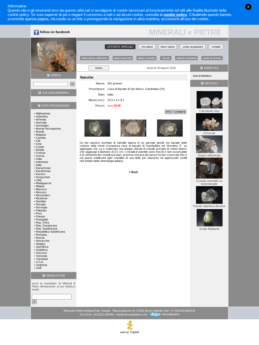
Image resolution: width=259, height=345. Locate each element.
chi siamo (147, 46)
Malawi (40, 186)
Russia (40, 237)
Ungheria (41, 264)
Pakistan (41, 210)
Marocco (41, 189)
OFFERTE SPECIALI (120, 46)
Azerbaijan (42, 125)
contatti (215, 46)
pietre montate (146, 58)
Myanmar (42, 198)
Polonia (40, 216)
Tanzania (41, 255)
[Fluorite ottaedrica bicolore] (209, 203)
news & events (212, 58)
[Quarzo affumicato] (209, 152)
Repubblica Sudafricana (50, 231)
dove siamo (168, 46)
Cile (38, 140)
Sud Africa (42, 246)
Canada (41, 137)
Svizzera (41, 252)
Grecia (40, 155)
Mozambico (43, 195)
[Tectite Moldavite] (209, 226)
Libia (38, 180)
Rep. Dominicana (46, 225)
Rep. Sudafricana (46, 228)
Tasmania (42, 258)
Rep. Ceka (42, 222)
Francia (40, 152)
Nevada (41, 204)
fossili (165, 58)
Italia (38, 164)
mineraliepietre (170, 314)
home (98, 67)
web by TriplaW (129, 332)
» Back (133, 172)
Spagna (40, 243)
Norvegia (41, 207)
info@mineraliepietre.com (131, 314)
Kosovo (40, 174)
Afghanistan (43, 113)
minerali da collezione (94, 58)
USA (38, 267)
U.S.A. (40, 261)
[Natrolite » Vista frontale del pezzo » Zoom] (169, 126)
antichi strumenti (187, 58)
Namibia (41, 201)
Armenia (41, 119)
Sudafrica (42, 249)
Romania (41, 234)
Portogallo (42, 219)
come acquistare (193, 46)
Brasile (40, 131)
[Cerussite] (209, 130)
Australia (41, 122)
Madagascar (43, 183)
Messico (41, 192)
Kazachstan (43, 167)
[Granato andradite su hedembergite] (209, 178)
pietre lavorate (123, 58)
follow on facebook (54, 32)
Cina (38, 143)
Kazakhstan (43, 171)
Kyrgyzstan (43, 177)
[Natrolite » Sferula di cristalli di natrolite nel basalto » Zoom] (97, 126)
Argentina (42, 116)
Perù (39, 213)
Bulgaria (41, 134)
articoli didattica (202, 75)
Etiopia (40, 149)
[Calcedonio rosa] (209, 108)
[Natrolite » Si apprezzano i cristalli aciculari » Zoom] (133, 126)
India (39, 158)
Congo (40, 146)
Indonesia (42, 161)
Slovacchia (42, 240)
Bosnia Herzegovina (48, 128)
